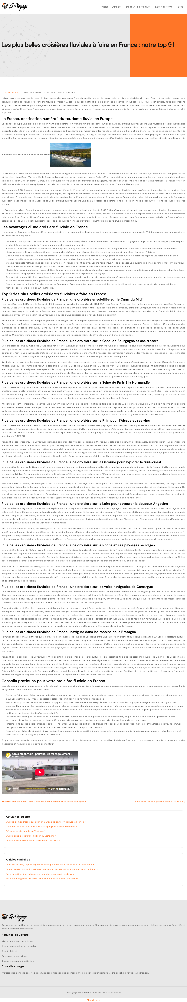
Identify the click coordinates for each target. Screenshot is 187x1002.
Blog (181, 6)
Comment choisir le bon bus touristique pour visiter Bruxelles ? (41, 826)
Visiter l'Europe (11, 92)
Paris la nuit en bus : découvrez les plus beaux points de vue (40, 874)
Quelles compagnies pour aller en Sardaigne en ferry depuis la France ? (46, 821)
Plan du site (93, 1000)
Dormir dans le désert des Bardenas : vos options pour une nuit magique (45, 801)
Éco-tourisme (164, 6)
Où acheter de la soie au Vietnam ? (26, 831)
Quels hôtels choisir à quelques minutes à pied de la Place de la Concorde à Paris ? (53, 869)
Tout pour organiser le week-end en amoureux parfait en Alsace (42, 878)
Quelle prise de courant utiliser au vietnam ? (31, 835)
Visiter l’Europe (111, 6)
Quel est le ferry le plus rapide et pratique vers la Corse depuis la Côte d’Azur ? (51, 864)
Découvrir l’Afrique (138, 6)
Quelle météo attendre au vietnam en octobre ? (33, 840)
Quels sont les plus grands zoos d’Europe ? (158, 801)
